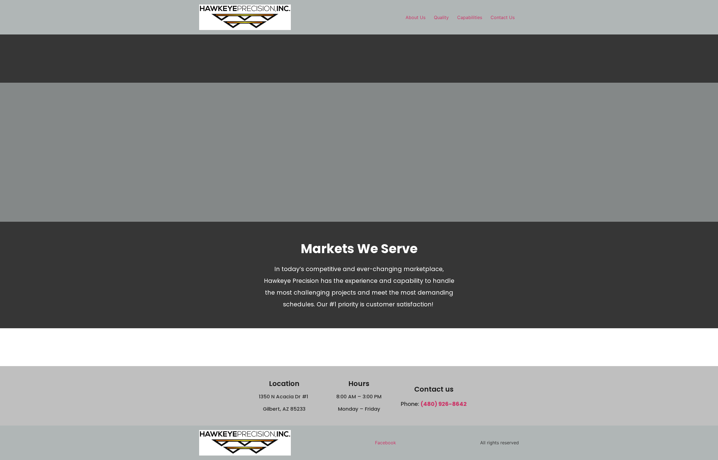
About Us (415, 17)
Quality (441, 17)
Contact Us (503, 17)
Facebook (385, 442)
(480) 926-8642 (443, 404)
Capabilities (469, 17)
